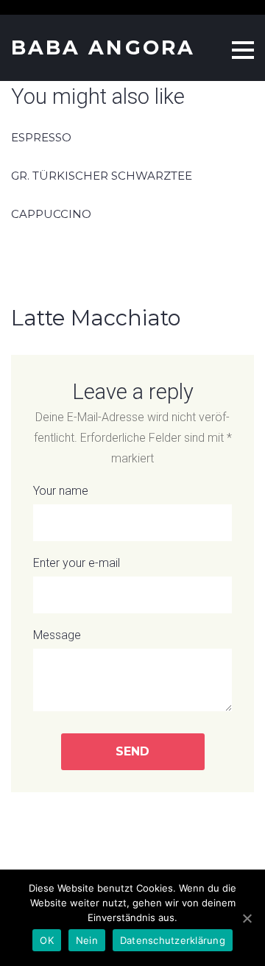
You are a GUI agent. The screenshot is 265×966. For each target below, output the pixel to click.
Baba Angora (103, 47)
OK (47, 940)
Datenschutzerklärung (172, 940)
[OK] (246, 918)
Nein (87, 940)
